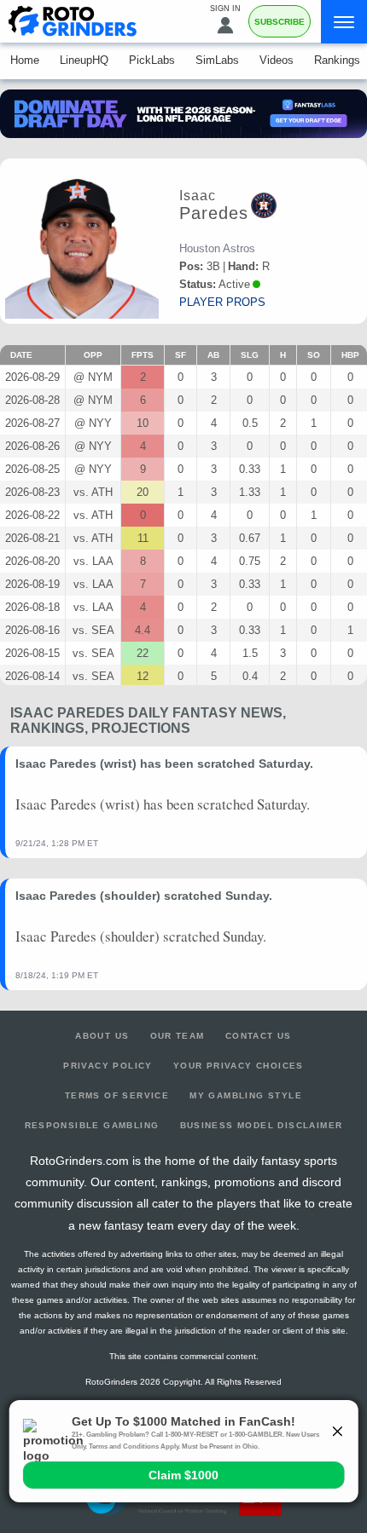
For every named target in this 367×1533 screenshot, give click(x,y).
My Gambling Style (245, 1095)
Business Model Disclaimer (261, 1125)
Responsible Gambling (92, 1125)
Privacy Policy (108, 1065)
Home (24, 60)
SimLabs (217, 60)
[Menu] (344, 21)
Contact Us (258, 1035)
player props (222, 302)
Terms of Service (117, 1095)
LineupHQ (84, 60)
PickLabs (152, 60)
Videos (276, 60)
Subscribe (279, 21)
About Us (102, 1035)
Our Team (177, 1035)
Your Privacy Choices (238, 1065)
